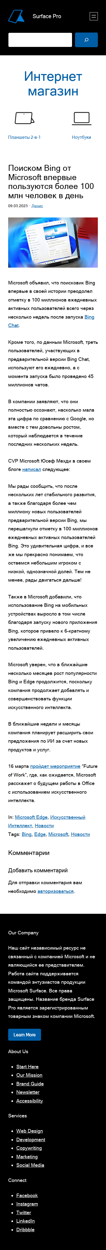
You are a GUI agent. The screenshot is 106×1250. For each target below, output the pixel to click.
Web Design (29, 1131)
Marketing (27, 1156)
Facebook (27, 1195)
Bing (27, 834)
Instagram (27, 1204)
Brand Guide (30, 1083)
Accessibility (29, 1101)
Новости (44, 825)
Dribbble (25, 1229)
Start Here (27, 1066)
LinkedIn (25, 1221)
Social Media (30, 1165)
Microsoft (58, 834)
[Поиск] (86, 40)
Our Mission (29, 1075)
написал (31, 469)
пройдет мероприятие (55, 766)
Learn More (25, 1034)
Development (30, 1139)
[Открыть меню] (94, 16)
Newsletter (27, 1092)
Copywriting (29, 1148)
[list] (53, 128)
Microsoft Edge (31, 817)
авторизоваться (56, 891)
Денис (37, 206)
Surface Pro (47, 16)
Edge (40, 834)
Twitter (23, 1212)
